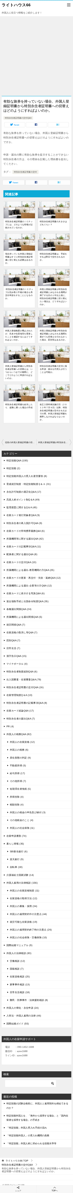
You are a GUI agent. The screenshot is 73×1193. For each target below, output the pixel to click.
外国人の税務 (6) (19, 749)
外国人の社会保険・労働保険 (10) (28, 937)
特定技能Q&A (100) (17, 460)
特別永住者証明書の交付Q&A (18, 118)
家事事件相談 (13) (20, 984)
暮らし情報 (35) (15, 843)
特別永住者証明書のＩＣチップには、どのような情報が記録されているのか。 (19, 224)
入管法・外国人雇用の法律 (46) (23, 1015)
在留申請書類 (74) (16, 836)
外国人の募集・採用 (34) (23, 906)
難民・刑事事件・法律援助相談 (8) (29, 1000)
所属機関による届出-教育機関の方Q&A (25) (30, 570)
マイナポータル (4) (17, 663)
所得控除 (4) (17, 796)
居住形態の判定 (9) (20, 757)
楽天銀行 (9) (17, 859)
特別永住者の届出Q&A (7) (20, 718)
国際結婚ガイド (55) (17, 1023)
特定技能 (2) (13, 468)
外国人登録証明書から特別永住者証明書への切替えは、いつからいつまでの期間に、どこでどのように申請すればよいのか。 (19, 372)
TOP (17, 1160)
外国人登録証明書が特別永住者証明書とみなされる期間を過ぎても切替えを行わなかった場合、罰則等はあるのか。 (53, 335)
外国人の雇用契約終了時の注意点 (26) (31, 929)
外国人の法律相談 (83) (18, 953)
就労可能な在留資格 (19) (23, 922)
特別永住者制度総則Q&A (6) (21, 671)
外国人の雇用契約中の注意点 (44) (28, 914)
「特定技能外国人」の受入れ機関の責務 (27, 1135)
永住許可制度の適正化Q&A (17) (23, 491)
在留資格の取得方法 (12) (23, 898)
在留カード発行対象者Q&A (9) (23, 515)
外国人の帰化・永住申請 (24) (22, 1007)
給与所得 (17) (17, 773)
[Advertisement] (36, 54)
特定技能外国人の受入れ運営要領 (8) (26, 476)
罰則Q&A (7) (13, 640)
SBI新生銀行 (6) (19, 851)
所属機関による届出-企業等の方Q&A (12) (29, 585)
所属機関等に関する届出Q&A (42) (25, 538)
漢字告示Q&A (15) (16, 656)
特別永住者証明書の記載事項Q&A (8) (26, 703)
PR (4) (10, 726)
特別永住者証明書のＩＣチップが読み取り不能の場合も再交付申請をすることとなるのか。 (19, 294)
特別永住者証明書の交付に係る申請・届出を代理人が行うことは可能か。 (53, 369)
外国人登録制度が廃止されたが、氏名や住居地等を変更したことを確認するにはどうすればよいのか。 (19, 335)
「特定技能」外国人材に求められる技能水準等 (31, 1143)
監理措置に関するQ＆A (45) (21, 507)
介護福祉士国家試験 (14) (20, 875)
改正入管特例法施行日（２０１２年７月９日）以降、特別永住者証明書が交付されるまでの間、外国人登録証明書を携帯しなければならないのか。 (53, 412)
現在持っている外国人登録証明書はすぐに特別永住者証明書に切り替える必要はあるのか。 (19, 258)
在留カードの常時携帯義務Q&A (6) (25, 531)
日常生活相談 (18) (20, 992)
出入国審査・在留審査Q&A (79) (23, 679)
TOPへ (55, 1190)
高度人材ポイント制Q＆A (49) (23, 499)
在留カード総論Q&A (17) (20, 710)
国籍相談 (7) (17, 968)
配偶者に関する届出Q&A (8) (21, 554)
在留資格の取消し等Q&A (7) (21, 632)
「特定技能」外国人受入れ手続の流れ (26, 1127)
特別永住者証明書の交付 (25, 172)
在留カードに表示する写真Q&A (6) (25, 593)
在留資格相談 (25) (20, 976)
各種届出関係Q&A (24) (18, 609)
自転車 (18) (16, 867)
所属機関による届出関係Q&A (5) (24, 617)
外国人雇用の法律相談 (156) (22, 882)
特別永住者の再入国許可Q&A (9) (24, 523)
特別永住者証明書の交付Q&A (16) (25, 687)
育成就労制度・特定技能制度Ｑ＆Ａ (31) (28, 484)
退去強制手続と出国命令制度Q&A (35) (27, 601)
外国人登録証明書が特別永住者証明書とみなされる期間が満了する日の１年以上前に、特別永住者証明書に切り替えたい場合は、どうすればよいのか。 (53, 297)
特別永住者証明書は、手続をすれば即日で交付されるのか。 (53, 257)
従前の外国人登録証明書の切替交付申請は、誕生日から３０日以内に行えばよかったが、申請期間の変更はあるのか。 (20, 442)
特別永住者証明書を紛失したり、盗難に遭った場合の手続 (19, 406)
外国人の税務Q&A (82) (18, 734)
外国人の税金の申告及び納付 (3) (27, 812)
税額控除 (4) (17, 804)
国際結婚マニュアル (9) (19, 945)
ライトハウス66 (16, 5)
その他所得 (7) (18, 781)
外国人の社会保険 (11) (22, 828)
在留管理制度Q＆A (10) (19, 695)
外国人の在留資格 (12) (22, 742)
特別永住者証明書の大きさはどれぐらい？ (53, 223)
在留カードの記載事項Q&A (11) (23, 546)
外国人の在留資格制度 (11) (24, 890)
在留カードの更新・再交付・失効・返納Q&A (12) (33, 577)
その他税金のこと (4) (21, 820)
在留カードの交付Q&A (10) (21, 562)
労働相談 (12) (17, 961)
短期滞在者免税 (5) (20, 788)
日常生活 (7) (13, 648)
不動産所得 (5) (18, 765)
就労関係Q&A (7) (15, 624)
